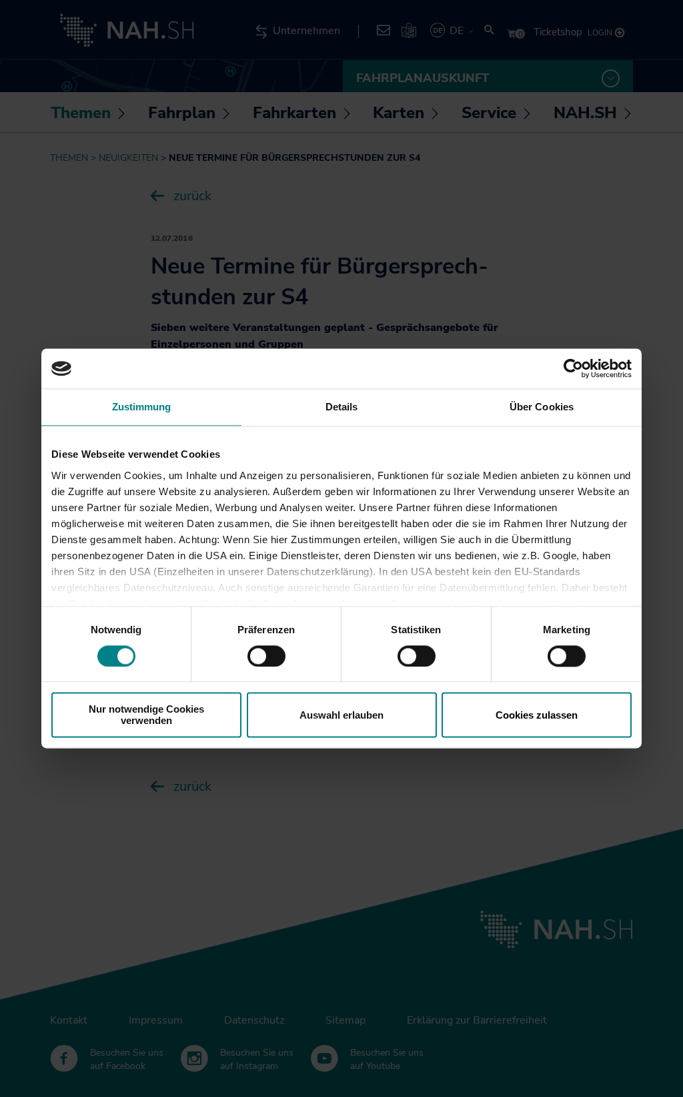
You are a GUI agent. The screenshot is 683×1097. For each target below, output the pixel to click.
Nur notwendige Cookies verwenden (146, 715)
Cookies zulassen (537, 715)
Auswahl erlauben (341, 715)
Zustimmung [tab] (141, 406)
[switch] (266, 656)
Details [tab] (341, 406)
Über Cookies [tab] (542, 406)
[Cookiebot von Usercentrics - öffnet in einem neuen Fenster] (573, 368)
